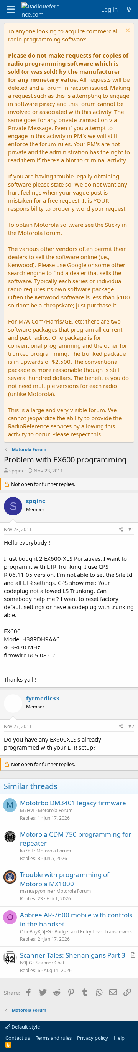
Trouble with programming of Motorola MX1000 (64, 879)
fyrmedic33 (42, 698)
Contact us (17, 1037)
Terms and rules (54, 1037)
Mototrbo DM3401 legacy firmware (73, 802)
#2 (131, 726)
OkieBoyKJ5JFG (35, 931)
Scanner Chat (50, 963)
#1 (131, 529)
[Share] (121, 529)
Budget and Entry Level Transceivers (93, 931)
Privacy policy (92, 1037)
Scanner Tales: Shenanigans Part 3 (72, 955)
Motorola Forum (55, 810)
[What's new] (129, 9)
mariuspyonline (36, 891)
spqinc (16, 470)
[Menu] (11, 9)
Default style (25, 1026)
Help (119, 1037)
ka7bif (26, 850)
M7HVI (27, 810)
